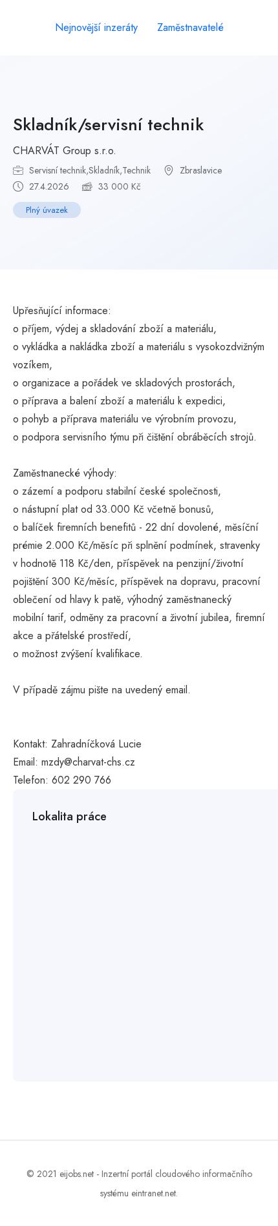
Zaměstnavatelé (190, 27)
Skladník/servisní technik (108, 124)
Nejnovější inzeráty (96, 27)
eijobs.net (76, 1173)
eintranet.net (153, 1193)
